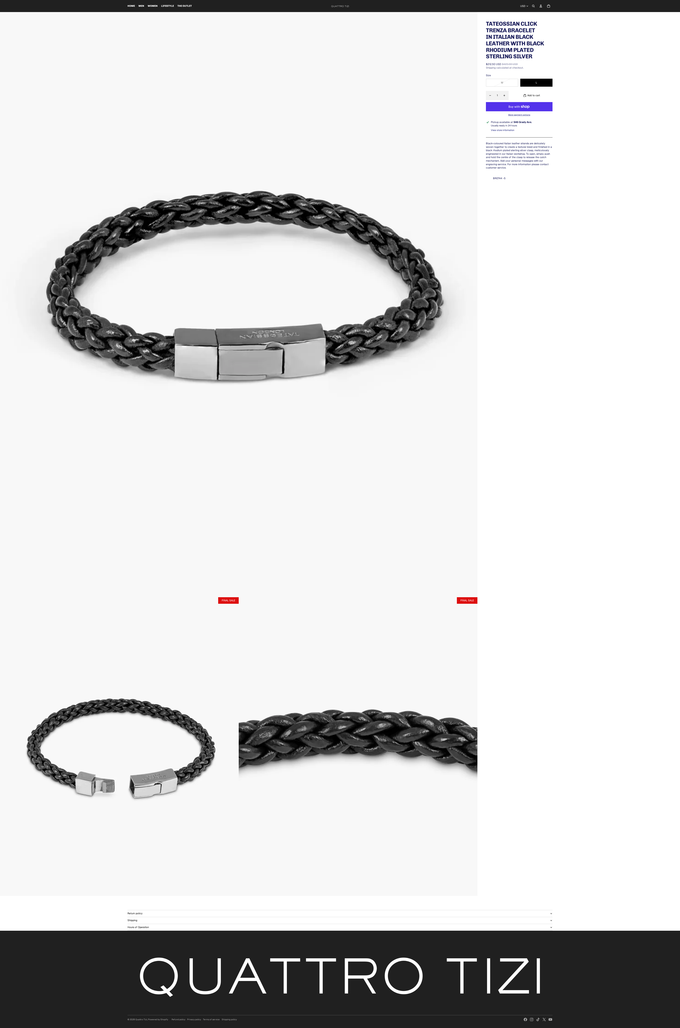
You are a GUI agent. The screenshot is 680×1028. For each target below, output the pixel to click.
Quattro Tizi (141, 1019)
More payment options (519, 114)
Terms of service (211, 1019)
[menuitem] (131, 6)
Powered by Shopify (158, 1019)
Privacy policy (194, 1019)
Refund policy (178, 1019)
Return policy (135, 913)
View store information (502, 130)
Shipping (132, 920)
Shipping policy (229, 1019)
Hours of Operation (138, 927)
